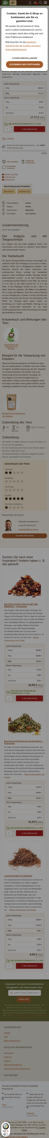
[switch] (5, 1134)
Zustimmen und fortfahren (24, 64)
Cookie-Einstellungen (24, 58)
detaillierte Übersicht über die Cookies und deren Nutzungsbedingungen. (23, 46)
